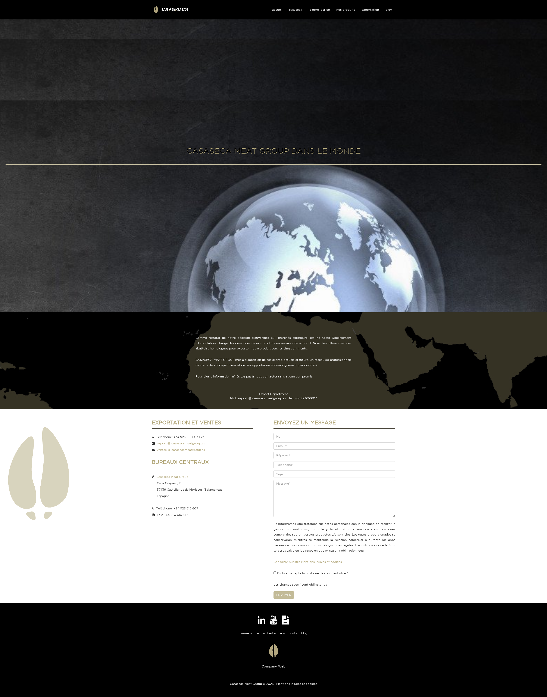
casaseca (246, 633)
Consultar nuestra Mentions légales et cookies (308, 562)
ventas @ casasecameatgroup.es (181, 449)
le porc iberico (266, 633)
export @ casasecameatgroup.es (181, 443)
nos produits (288, 633)
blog (304, 633)
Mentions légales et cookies (296, 683)
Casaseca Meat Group (172, 476)
